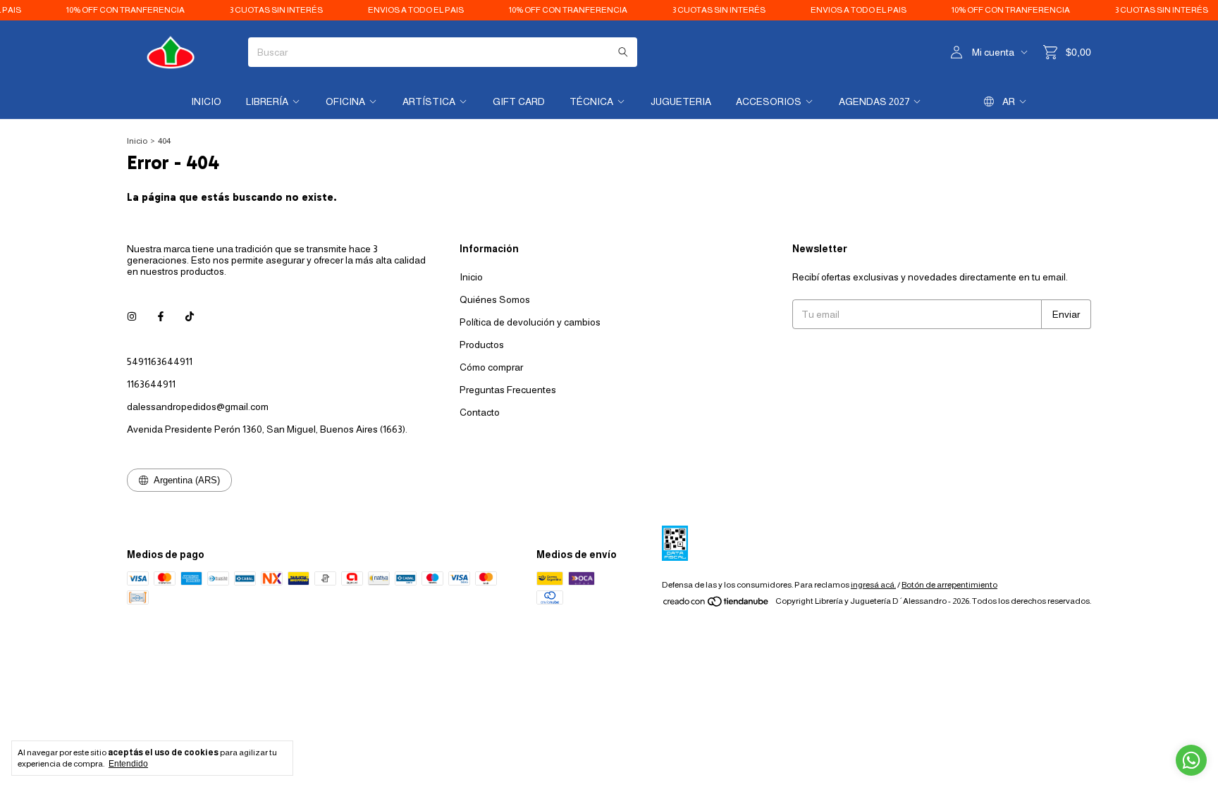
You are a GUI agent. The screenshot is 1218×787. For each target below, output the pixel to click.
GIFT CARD (519, 101)
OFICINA (345, 101)
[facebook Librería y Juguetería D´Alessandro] (161, 316)
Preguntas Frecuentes (508, 389)
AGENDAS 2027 (874, 101)
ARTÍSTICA (428, 101)
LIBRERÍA (267, 101)
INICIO (206, 101)
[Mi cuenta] (956, 52)
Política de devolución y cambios (530, 322)
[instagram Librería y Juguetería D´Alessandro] (132, 316)
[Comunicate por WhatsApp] (1191, 760)
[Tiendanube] (716, 604)
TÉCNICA (591, 101)
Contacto (480, 412)
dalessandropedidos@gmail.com (198, 406)
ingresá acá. (873, 585)
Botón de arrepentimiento (949, 585)
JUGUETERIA (681, 101)
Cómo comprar (491, 367)
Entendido (128, 764)
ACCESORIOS (768, 101)
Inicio (137, 141)
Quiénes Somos (495, 299)
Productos (482, 344)
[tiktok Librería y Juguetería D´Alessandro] (190, 316)
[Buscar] (623, 52)
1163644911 (151, 384)
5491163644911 (159, 361)
